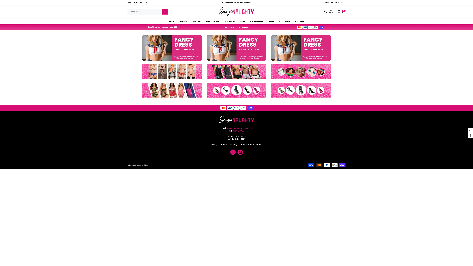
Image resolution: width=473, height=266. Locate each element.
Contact (343, 2)
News (327, 2)
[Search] (147, 12)
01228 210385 (238, 131)
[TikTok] (240, 152)
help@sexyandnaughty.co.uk (239, 128)
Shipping (233, 144)
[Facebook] (233, 152)
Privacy (214, 144)
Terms (242, 144)
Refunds (223, 144)
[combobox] (144, 12)
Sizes (250, 144)
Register (334, 2)
